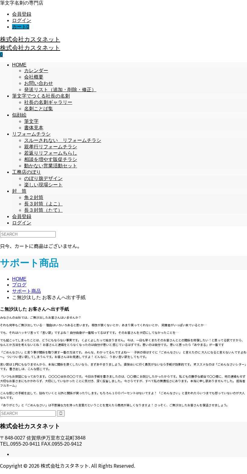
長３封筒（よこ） (43, 203)
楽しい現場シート (43, 184)
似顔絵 (19, 115)
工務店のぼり (26, 172)
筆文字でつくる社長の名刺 (41, 95)
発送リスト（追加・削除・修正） (60, 89)
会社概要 (33, 76)
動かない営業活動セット (50, 165)
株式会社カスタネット (30, 39)
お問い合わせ (38, 83)
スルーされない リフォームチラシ (62, 140)
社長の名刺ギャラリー (48, 102)
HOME (19, 64)
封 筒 (19, 191)
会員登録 (21, 14)
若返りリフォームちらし (50, 153)
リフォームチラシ (31, 134)
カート (20, 26)
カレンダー (36, 70)
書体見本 (33, 127)
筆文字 (31, 121)
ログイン (21, 20)
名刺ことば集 (38, 108)
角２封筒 (33, 197)
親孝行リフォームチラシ (50, 146)
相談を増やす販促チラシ (50, 159)
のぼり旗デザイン (43, 178)
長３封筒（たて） (43, 210)
